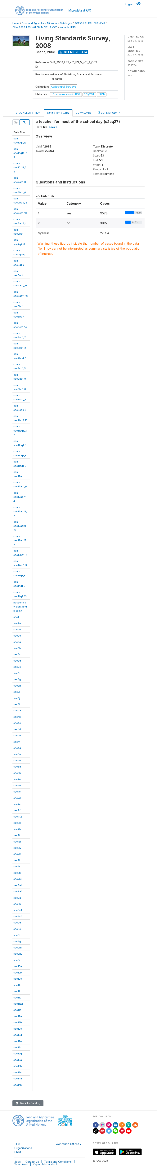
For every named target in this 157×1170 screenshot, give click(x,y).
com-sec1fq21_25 (19, 167)
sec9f (16, 935)
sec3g (17, 679)
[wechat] (115, 1130)
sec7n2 (17, 878)
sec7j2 (17, 847)
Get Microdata (75, 52)
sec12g (17, 1053)
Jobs (17, 1161)
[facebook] (96, 1124)
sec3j (16, 698)
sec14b (17, 1084)
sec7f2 (17, 816)
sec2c (17, 635)
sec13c (17, 1072)
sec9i (16, 960)
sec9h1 (17, 947)
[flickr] (102, 1124)
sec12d (17, 1034)
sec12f (17, 1047)
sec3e (17, 666)
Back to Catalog (29, 1103)
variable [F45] (68, 27)
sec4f (16, 741)
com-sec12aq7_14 (19, 496)
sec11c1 (17, 997)
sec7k (17, 853)
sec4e (17, 735)
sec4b (17, 716)
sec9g (17, 941)
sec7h (17, 829)
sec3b (17, 648)
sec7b (17, 785)
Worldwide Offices (67, 1144)
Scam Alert (21, 1164)
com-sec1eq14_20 (20, 153)
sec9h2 (17, 953)
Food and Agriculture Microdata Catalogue (47, 23)
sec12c (17, 1028)
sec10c (17, 978)
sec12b (17, 1022)
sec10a (17, 966)
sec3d (17, 660)
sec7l (16, 860)
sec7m (17, 866)
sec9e (17, 928)
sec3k (17, 704)
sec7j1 (17, 841)
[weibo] (122, 1130)
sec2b (17, 629)
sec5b (17, 760)
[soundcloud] (135, 1124)
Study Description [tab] (28, 112)
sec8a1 (17, 885)
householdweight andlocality (20, 606)
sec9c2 (17, 916)
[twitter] (109, 1130)
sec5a (17, 754)
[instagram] (109, 1124)
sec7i (16, 835)
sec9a (17, 897)
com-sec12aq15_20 (20, 511)
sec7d (17, 797)
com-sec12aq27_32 (20, 540)
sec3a (17, 641)
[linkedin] (115, 1124)
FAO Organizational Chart (23, 1148)
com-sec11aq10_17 (20, 430)
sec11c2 (18, 1003)
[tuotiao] (102, 1130)
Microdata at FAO (79, 10)
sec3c (17, 654)
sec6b (17, 772)
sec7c (17, 791)
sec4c (17, 722)
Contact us (32, 1161)
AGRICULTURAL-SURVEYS (89, 23)
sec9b (17, 903)
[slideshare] (129, 1124)
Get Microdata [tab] (110, 112)
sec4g (17, 747)
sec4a (17, 710)
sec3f (16, 673)
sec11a (17, 985)
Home (15, 23)
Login (128, 4)
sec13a (17, 1059)
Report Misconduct (45, 1164)
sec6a (17, 766)
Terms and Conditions (58, 1161)
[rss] (122, 1124)
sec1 (16, 616)
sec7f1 (17, 810)
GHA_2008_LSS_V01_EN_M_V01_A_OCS (34, 27)
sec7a (17, 779)
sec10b (17, 972)
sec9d (17, 922)
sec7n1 (17, 872)
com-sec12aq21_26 (20, 526)
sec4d (17, 729)
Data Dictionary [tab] (58, 113)
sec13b (17, 1066)
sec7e (17, 804)
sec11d (17, 1009)
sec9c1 (17, 910)
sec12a (17, 1016)
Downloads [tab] (84, 112)
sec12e (17, 1041)
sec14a (17, 1078)
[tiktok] (96, 1130)
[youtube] (129, 1130)
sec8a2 (17, 891)
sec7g (17, 822)
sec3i (16, 691)
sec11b (17, 991)
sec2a (17, 623)
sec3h (17, 685)
